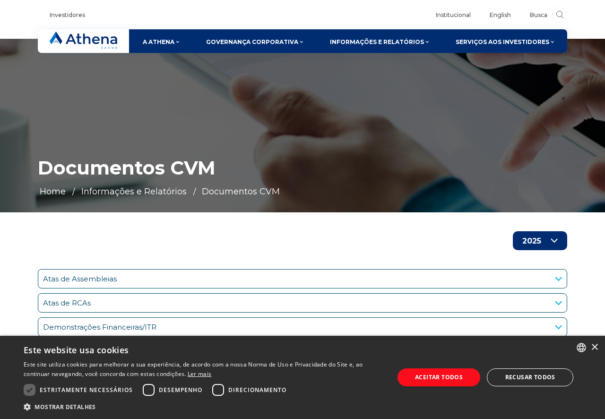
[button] (203, 406)
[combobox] (581, 347)
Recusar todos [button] (530, 377)
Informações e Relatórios (134, 191)
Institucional (453, 14)
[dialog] (302, 377)
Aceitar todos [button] (439, 377)
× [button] (594, 347)
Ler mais (199, 374)
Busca (538, 14)
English (500, 14)
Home (53, 191)
